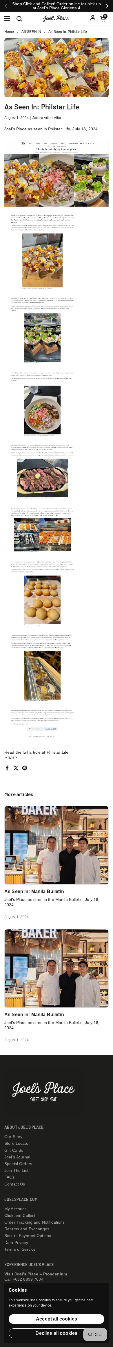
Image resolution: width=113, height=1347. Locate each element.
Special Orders (18, 1163)
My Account (15, 1208)
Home (9, 32)
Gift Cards (13, 1150)
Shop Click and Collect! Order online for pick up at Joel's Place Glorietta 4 (56, 6)
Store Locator (17, 1143)
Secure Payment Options (27, 1235)
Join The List (16, 1170)
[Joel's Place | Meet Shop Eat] (59, 18)
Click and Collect (19, 1215)
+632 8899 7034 (28, 1279)
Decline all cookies (56, 1333)
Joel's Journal (17, 1157)
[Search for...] (19, 18)
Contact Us (14, 1184)
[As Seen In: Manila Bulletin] (56, 845)
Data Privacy (16, 1242)
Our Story (13, 1136)
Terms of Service (20, 1249)
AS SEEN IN (31, 32)
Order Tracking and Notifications (34, 1222)
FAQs (9, 1177)
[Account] (93, 19)
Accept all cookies (56, 1318)
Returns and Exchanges (26, 1229)
